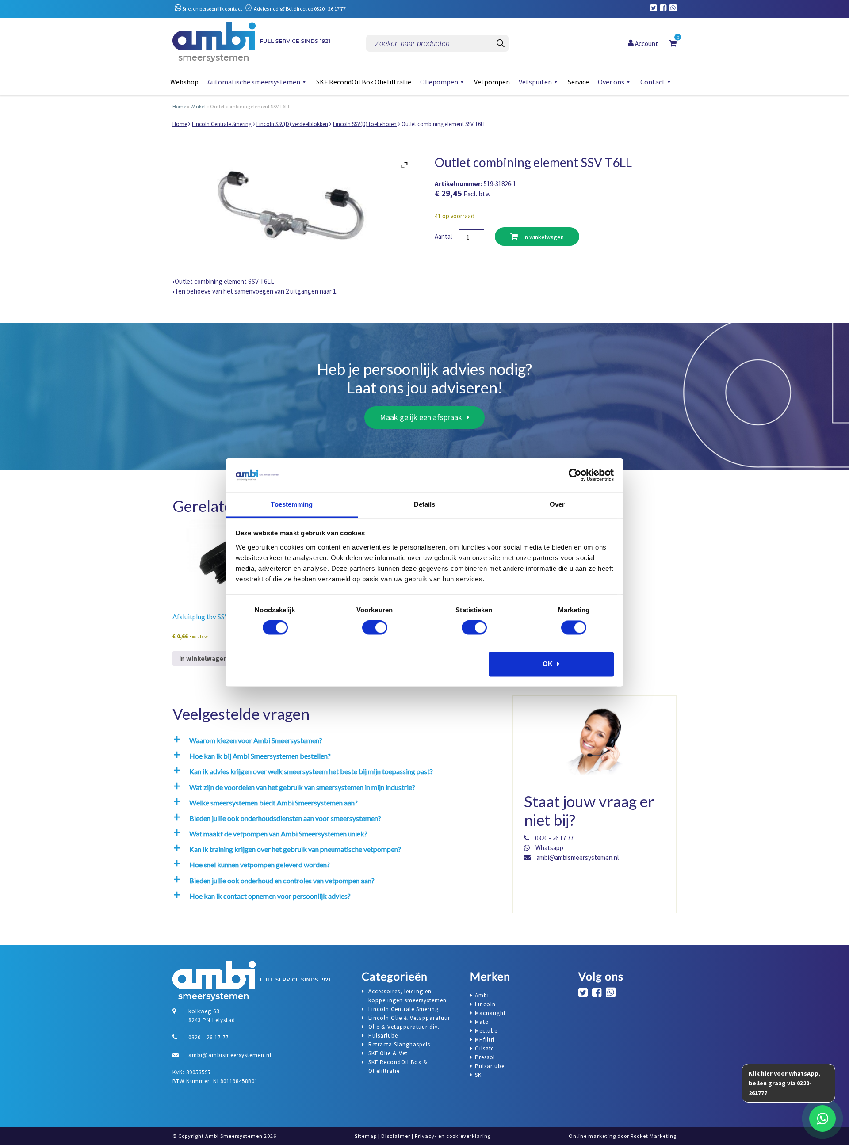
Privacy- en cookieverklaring (453, 1136)
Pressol (485, 1057)
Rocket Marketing (654, 1136)
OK (548, 664)
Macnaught (490, 1013)
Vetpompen (492, 81)
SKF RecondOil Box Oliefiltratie (363, 81)
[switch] (374, 628)
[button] (334, 740)
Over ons (611, 81)
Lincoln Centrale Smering (222, 124)
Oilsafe (484, 1048)
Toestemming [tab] (292, 504)
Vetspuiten (535, 81)
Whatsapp (548, 847)
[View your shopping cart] (673, 42)
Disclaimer (395, 1136)
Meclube (486, 1030)
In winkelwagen (543, 237)
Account (646, 43)
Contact (652, 81)
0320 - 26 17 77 (330, 8)
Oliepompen (439, 81)
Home (179, 106)
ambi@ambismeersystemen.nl (577, 857)
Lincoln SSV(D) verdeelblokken (292, 124)
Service (578, 81)
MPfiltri (485, 1039)
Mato (482, 1022)
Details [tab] (425, 504)
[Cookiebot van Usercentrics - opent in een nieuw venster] (575, 475)
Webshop (184, 81)
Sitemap (366, 1136)
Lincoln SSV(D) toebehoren (365, 124)
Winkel (198, 106)
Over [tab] (557, 504)
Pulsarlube (490, 1066)
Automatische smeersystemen (253, 81)
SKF (480, 1075)
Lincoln (485, 1004)
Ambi (482, 995)
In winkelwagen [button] (203, 658)
